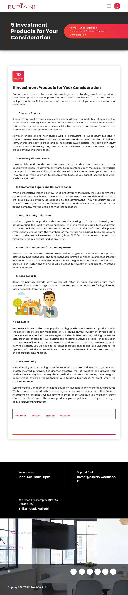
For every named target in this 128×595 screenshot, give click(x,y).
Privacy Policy (15, 547)
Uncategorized (88, 27)
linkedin (50, 415)
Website (64, 415)
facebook (20, 415)
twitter (36, 415)
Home (72, 27)
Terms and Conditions (23, 533)
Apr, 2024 (18, 76)
